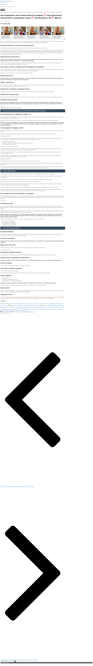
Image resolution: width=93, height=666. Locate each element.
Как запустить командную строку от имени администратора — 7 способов (17, 486)
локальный (29, 311)
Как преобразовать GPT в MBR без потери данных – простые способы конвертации (19, 660)
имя (20, 311)
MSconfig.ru (3, 4)
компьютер (24, 311)
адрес (17, 311)
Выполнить (8, 311)
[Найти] (15, 661)
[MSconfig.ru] (3, 2)
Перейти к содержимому (6, 1)
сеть (34, 311)
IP (15, 311)
